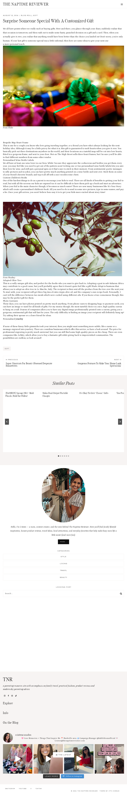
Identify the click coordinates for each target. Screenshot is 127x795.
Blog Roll (26, 15)
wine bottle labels (102, 166)
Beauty (63, 577)
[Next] (120, 422)
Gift (35, 15)
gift (7, 348)
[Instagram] (4, 695)
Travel (63, 570)
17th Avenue (114, 791)
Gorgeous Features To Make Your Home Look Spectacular (99, 363)
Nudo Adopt (98, 286)
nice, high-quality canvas (110, 306)
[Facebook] (8, 695)
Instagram (10, 788)
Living (63, 563)
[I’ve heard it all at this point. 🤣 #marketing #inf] (48, 759)
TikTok (38, 788)
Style (63, 556)
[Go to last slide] (7, 422)
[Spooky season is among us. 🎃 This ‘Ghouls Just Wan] (17, 759)
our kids (35, 183)
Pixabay (11, 277)
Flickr (10, 127)
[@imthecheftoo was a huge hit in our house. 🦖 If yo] (109, 759)
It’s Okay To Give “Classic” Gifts (93, 393)
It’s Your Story (114, 186)
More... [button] (63, 542)
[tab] (58, 456)
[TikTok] (15, 695)
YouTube (23, 788)
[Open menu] (121, 4)
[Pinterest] (12, 695)
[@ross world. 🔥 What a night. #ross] (79, 759)
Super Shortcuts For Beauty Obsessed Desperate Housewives (29, 363)
